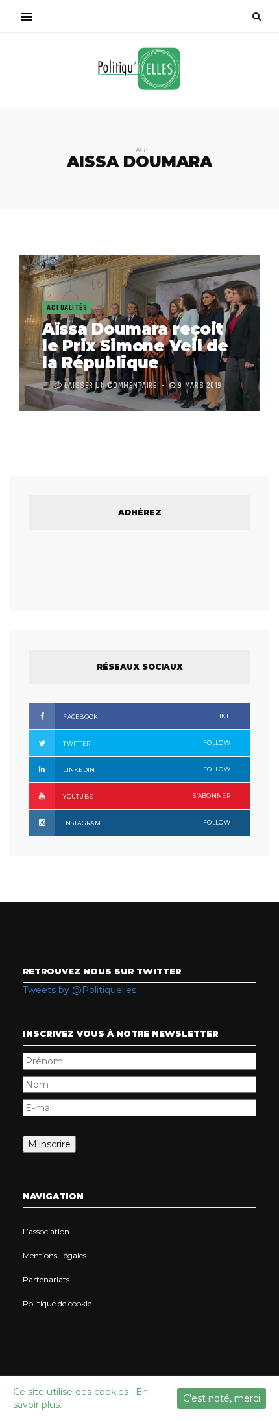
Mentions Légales (54, 1255)
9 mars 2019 (199, 385)
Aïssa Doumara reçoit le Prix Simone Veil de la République (135, 346)
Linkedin (146, 769)
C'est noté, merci (221, 1398)
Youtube (146, 796)
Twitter (146, 743)
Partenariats (46, 1279)
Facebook (146, 716)
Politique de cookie (57, 1303)
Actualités (67, 307)
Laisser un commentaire (110, 385)
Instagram (146, 823)
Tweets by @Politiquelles (79, 990)
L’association (46, 1231)
